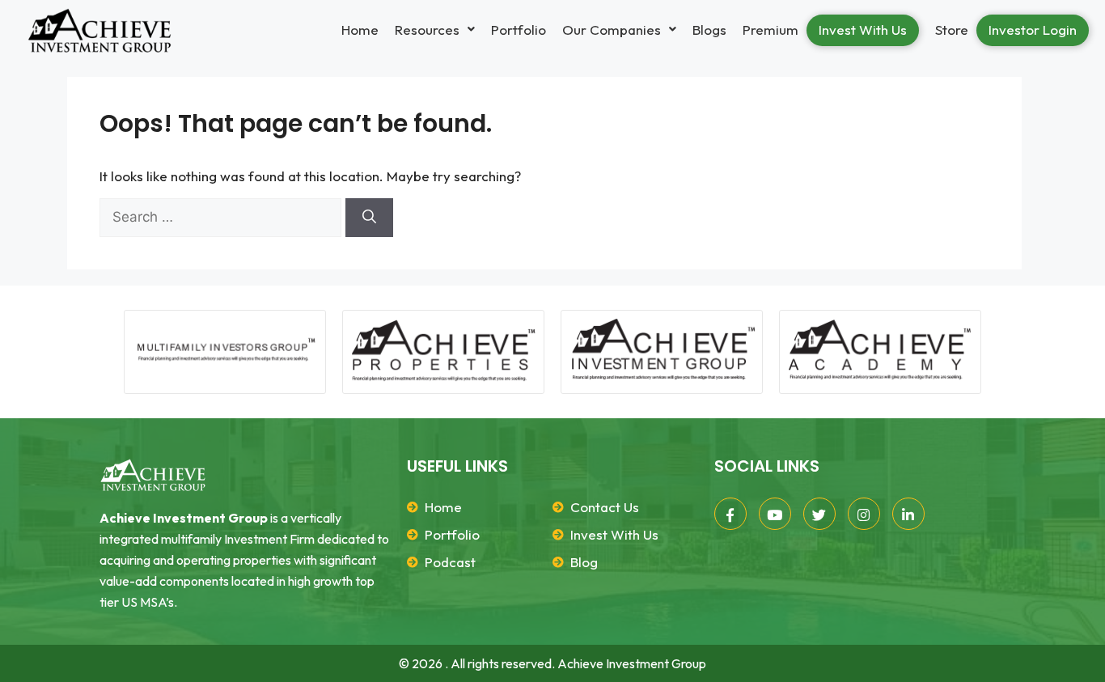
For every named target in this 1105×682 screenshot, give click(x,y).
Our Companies (611, 29)
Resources (427, 29)
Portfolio (518, 29)
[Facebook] (730, 514)
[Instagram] (864, 514)
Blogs (709, 29)
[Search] (369, 217)
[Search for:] (222, 217)
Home (360, 29)
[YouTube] (775, 514)
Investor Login (1033, 29)
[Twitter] (819, 514)
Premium (770, 29)
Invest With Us (863, 29)
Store (951, 29)
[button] (435, 29)
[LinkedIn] (908, 514)
